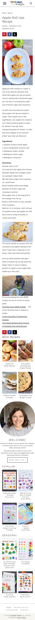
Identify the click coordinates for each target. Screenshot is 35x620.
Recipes (10, 13)
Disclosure (12, 610)
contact (24, 610)
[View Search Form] (31, 3)
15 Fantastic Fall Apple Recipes (14, 326)
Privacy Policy (21, 607)
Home (4, 13)
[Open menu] (4, 3)
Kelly (5, 26)
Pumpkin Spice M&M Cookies (14, 307)
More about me (16, 460)
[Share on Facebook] (9, 34)
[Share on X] (14, 34)
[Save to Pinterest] (4, 34)
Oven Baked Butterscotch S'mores (15, 323)
